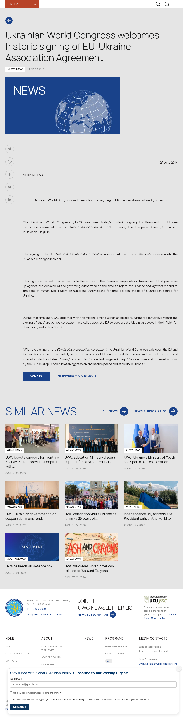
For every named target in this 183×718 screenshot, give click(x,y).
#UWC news (15, 69)
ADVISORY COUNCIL (51, 657)
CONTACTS (11, 660)
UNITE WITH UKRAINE (116, 646)
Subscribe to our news (77, 376)
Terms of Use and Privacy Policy (70, 700)
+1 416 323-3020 (36, 609)
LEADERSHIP (47, 664)
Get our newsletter (17, 653)
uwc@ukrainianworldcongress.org (46, 614)
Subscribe (19, 706)
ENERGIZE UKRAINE (115, 653)
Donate (36, 376)
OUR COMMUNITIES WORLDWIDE (51, 648)
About (9, 646)
